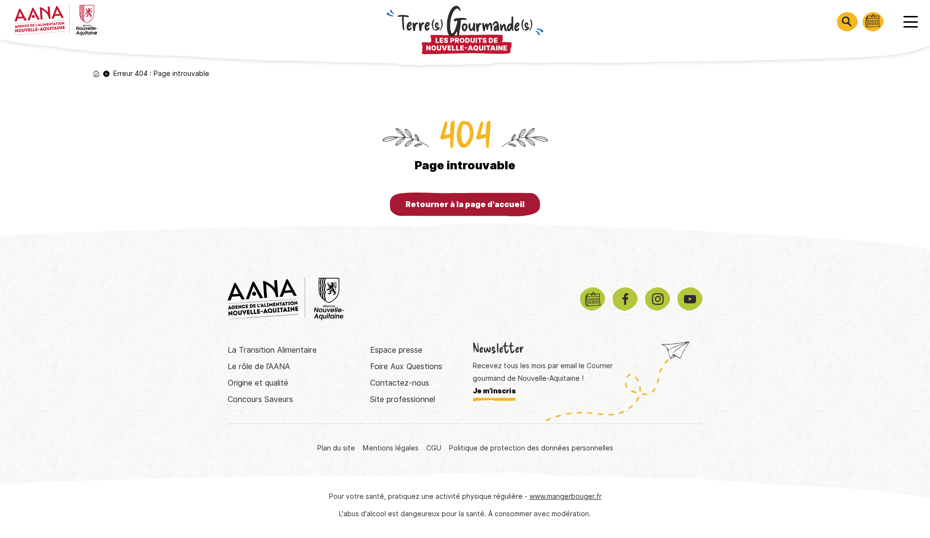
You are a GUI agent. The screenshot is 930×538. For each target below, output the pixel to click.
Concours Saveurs (260, 399)
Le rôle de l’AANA (259, 366)
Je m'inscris (494, 391)
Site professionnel (402, 399)
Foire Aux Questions (406, 366)
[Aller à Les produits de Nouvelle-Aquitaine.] (96, 73)
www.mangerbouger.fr (565, 496)
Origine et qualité (258, 383)
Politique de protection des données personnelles (531, 448)
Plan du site (336, 448)
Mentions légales (390, 448)
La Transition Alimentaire (272, 350)
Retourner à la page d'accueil (465, 204)
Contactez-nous (399, 383)
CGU (433, 448)
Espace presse (396, 350)
